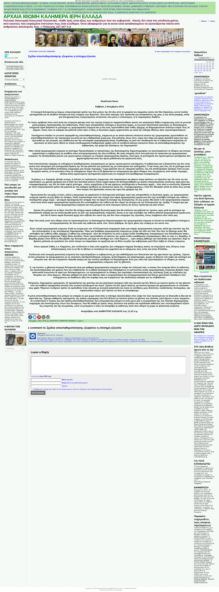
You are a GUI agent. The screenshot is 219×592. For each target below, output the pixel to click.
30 (210, 70)
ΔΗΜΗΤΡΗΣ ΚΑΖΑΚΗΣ (67, 321)
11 (195, 66)
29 (207, 70)
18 (195, 68)
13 (201, 66)
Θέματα (204, 21)
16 (210, 66)
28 (204, 70)
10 (213, 64)
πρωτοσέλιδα (204, 272)
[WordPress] (48, 317)
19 (198, 68)
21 (204, 68)
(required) (67, 379)
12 (198, 66)
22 (207, 68)
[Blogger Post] (44, 317)
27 (201, 70)
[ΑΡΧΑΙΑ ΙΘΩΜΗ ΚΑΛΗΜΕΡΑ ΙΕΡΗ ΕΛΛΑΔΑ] (109, 39)
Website (64, 386)
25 (195, 70)
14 (204, 66)
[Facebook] (30, 317)
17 (213, 66)
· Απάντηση (59, 335)
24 (213, 68)
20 (201, 68)
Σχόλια (212, 21)
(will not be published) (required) (74, 383)
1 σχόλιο (79, 321)
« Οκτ (196, 72)
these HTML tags (45, 376)
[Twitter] (35, 317)
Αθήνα (7, 54)
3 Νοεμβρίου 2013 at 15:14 (46, 335)
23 (210, 68)
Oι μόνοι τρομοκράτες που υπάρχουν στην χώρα (172, 51)
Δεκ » (201, 72)
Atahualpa (119, 590)
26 (198, 70)
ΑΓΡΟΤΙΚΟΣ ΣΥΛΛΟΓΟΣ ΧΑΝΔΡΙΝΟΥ (42, 51)
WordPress (110, 590)
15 (207, 66)
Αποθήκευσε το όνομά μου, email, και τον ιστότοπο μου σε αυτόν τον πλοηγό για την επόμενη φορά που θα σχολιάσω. (73, 389)
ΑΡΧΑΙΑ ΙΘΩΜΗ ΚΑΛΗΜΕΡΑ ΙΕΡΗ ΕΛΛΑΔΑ (52, 16)
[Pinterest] (39, 317)
